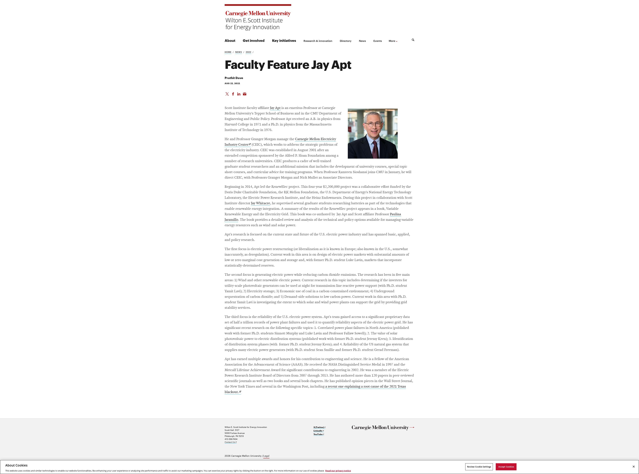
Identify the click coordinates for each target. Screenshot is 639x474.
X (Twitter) (319, 427)
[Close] (633, 466)
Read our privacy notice (338, 470)
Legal (266, 455)
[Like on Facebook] (233, 93)
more (392, 40)
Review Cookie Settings (479, 466)
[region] (319, 467)
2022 (248, 51)
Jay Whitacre (260, 203)
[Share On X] (227, 93)
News (362, 40)
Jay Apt (275, 108)
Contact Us (231, 442)
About (230, 40)
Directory (345, 40)
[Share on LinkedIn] (238, 93)
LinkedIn (319, 430)
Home (228, 51)
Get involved (254, 40)
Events (377, 40)
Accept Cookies (506, 466)
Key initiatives (284, 40)
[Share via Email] (244, 93)
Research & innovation (318, 40)
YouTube (319, 434)
